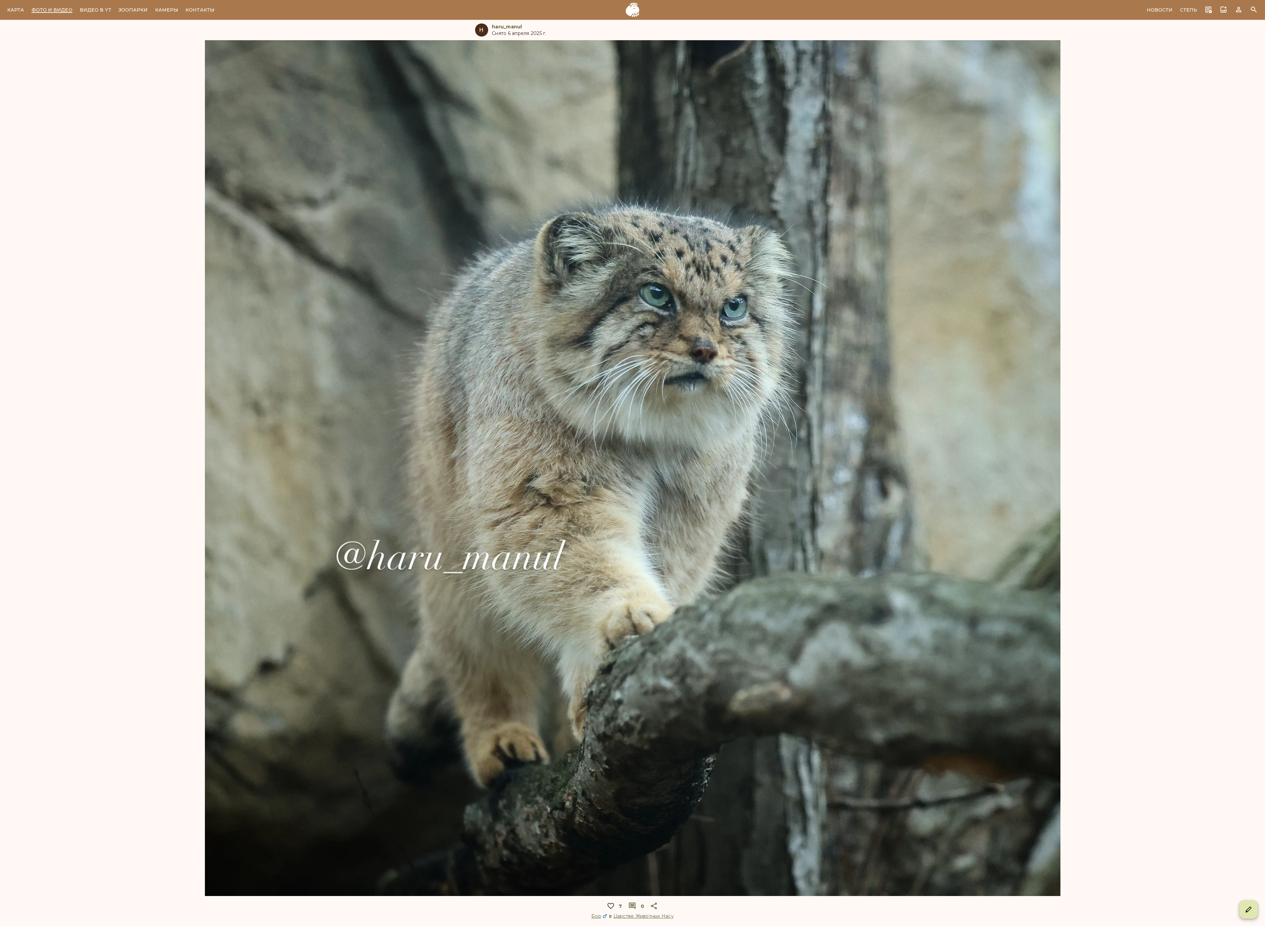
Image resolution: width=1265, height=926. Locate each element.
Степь (1188, 10)
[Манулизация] (632, 10)
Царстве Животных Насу (643, 916)
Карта (15, 10)
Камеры (167, 10)
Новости (1160, 10)
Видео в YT (95, 10)
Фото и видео (52, 10)
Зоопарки (133, 10)
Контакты (199, 10)
